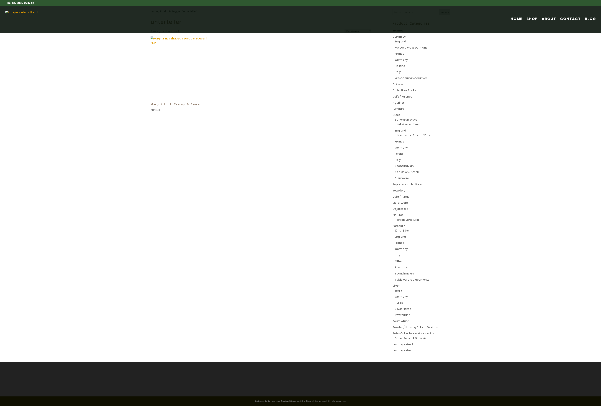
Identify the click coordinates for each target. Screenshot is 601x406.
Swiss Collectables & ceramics (413, 333)
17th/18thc (402, 231)
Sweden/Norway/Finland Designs (415, 327)
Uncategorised (403, 344)
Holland (400, 66)
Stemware (402, 178)
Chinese (398, 84)
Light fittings (401, 197)
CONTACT (570, 19)
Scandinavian (404, 166)
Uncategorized (403, 350)
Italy (398, 72)
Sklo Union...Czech (409, 124)
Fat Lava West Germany (411, 47)
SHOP (532, 19)
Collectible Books (404, 90)
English (399, 290)
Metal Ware (400, 203)
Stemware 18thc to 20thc (414, 135)
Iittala (399, 154)
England (400, 41)
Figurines (399, 103)
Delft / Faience (402, 96)
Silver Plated (403, 309)
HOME (516, 19)
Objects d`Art (402, 209)
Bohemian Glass (406, 120)
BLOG (590, 19)
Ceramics (399, 37)
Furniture (398, 109)
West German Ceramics (411, 78)
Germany (401, 60)
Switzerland (402, 315)
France (399, 54)
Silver (396, 286)
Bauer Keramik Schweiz (410, 338)
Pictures (398, 215)
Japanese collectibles (408, 184)
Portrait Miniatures (407, 220)
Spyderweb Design (278, 401)
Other (399, 261)
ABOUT (549, 19)
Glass (396, 115)
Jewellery (399, 190)
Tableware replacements (412, 280)
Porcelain (399, 226)
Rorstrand (401, 267)
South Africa (401, 321)
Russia (399, 303)
